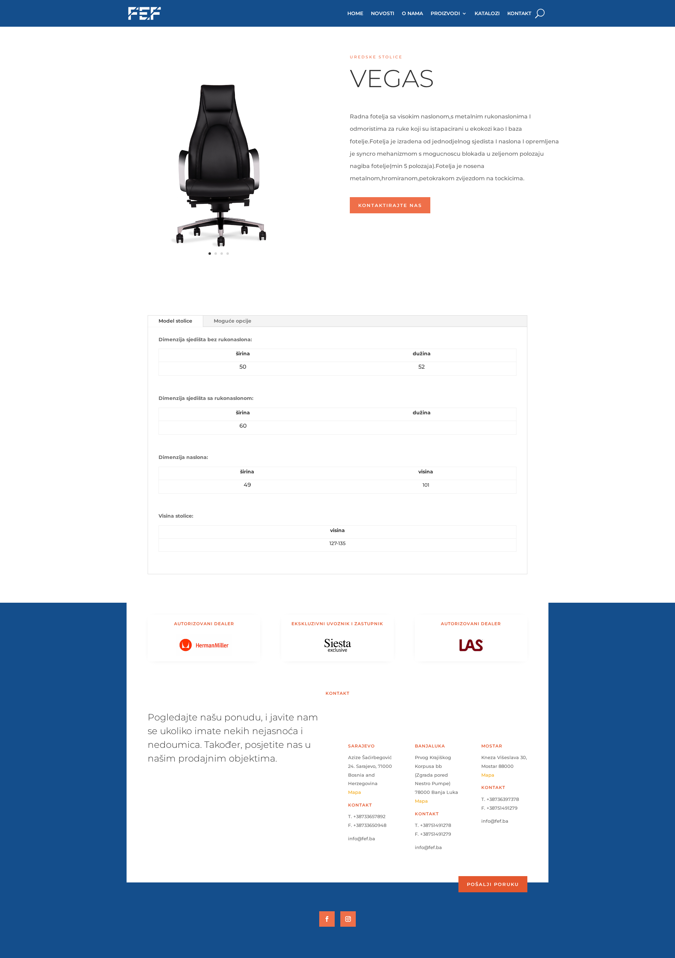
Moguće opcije (232, 321)
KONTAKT (519, 13)
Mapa (354, 792)
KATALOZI (487, 13)
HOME (355, 13)
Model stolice (175, 321)
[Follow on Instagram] (348, 919)
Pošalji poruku (493, 884)
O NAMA (412, 13)
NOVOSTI (382, 13)
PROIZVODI (445, 13)
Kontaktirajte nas (390, 205)
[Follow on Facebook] (327, 919)
